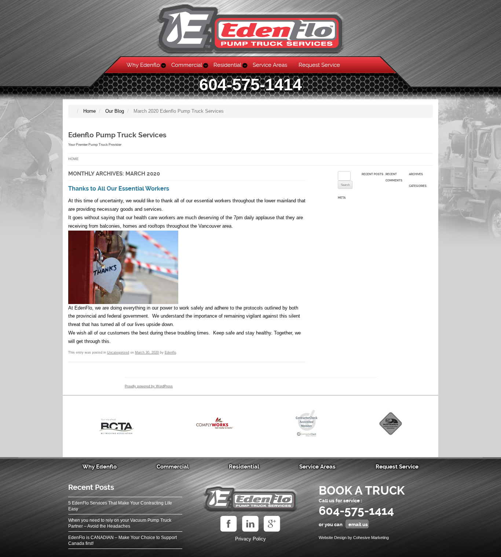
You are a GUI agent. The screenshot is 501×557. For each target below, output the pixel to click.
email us (358, 524)
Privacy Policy (250, 539)
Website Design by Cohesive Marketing (354, 537)
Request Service (319, 65)
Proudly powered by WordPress (149, 386)
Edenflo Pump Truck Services (117, 135)
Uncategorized (118, 352)
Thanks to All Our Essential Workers (118, 188)
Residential (227, 65)
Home (73, 159)
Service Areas (270, 65)
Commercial (186, 65)
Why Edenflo (143, 65)
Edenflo (170, 352)
